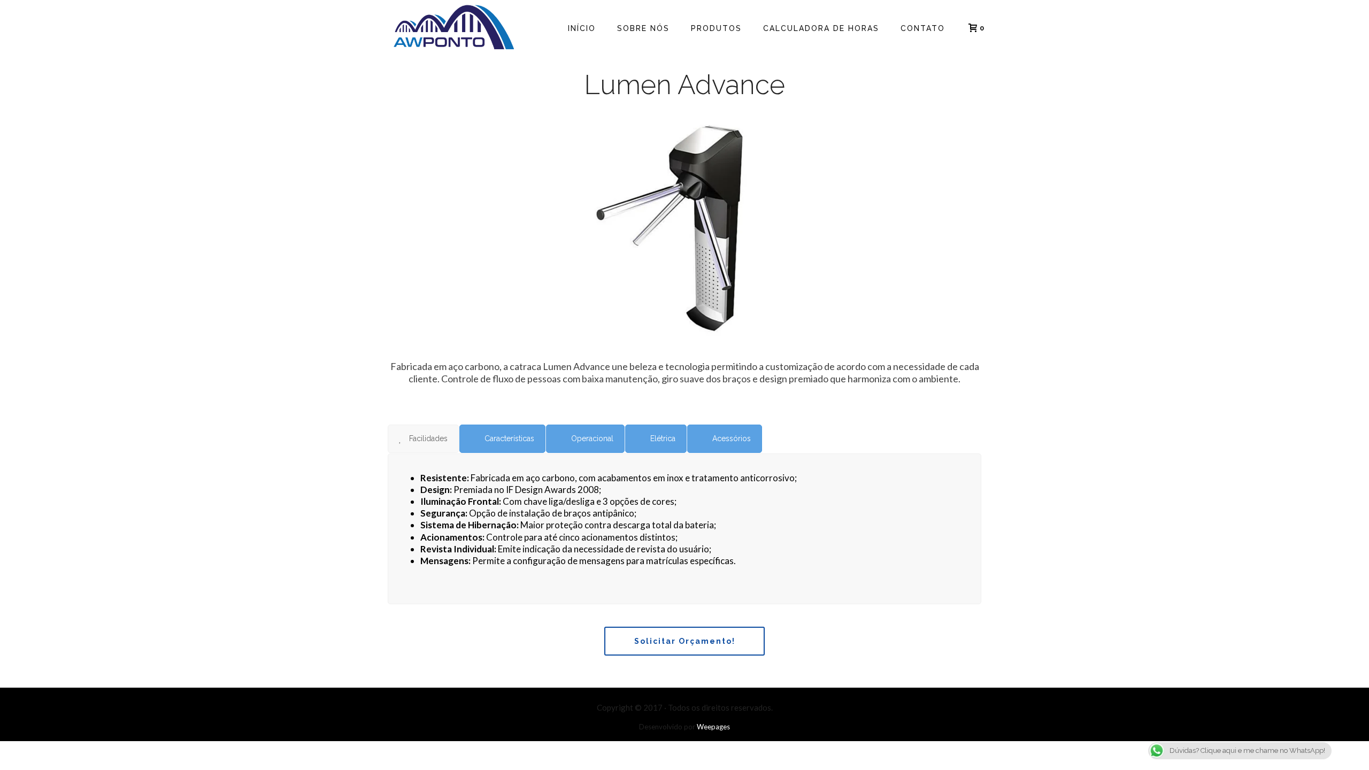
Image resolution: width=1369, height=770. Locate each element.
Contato (923, 28)
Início (582, 28)
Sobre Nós (643, 28)
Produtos (716, 28)
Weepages (713, 726)
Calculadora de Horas (821, 28)
